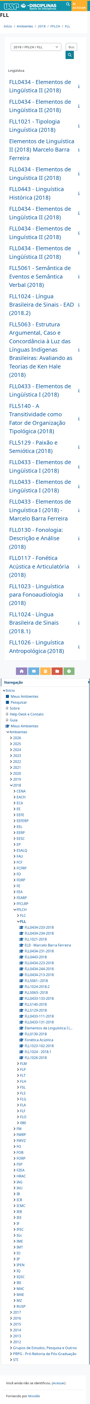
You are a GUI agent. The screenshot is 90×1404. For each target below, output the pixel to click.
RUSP (21, 1306)
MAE (20, 1294)
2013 (17, 1336)
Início (8, 26)
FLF (22, 1111)
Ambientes (25, 26)
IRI (19, 1282)
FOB (20, 1152)
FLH (23, 1081)
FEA (19, 891)
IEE (19, 1217)
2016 (17, 1318)
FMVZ (21, 1140)
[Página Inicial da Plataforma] (22, 671)
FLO (23, 1116)
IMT (20, 1247)
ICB (19, 1199)
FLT (23, 1075)
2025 (17, 743)
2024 (17, 749)
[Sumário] (80, 86)
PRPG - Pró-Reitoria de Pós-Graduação (44, 1353)
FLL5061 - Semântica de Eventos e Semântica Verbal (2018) (40, 276)
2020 (17, 773)
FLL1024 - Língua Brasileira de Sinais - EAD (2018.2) (41, 304)
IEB (19, 1211)
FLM (23, 1063)
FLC (23, 915)
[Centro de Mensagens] (33, 671)
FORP (21, 1158)
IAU (19, 1188)
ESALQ (22, 850)
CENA (21, 791)
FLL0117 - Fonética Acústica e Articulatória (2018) (39, 566)
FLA (23, 1105)
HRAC (21, 1176)
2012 (17, 1342)
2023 (17, 755)
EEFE (20, 814)
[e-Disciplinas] (32, 6)
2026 (17, 737)
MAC (20, 1288)
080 (23, 1122)
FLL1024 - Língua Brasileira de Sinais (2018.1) (34, 622)
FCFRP (22, 868)
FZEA (20, 1170)
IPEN (20, 1265)
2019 (17, 779)
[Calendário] (45, 671)
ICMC (21, 1205)
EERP (21, 832)
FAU (20, 856)
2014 (17, 1330)
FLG (23, 1099)
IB (18, 1193)
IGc (19, 1235)
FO (19, 1146)
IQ (19, 1270)
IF (18, 1223)
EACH (21, 797)
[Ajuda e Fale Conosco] (69, 671)
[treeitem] (45, 1025)
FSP (19, 1164)
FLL (67, 26)
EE (19, 809)
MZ (19, 1300)
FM (19, 1128)
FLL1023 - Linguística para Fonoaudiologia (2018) (36, 594)
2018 (42, 26)
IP (18, 1259)
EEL (19, 826)
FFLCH (55, 26)
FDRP (21, 880)
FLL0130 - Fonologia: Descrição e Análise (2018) (36, 538)
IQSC (21, 1276)
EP (19, 844)
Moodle (34, 1396)
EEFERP (23, 820)
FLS (23, 1093)
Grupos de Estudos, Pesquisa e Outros (45, 1347)
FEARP (22, 897)
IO (19, 1253)
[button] (67, 6)
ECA (20, 803)
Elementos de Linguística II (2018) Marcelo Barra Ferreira (41, 149)
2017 (17, 1312)
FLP (23, 1069)
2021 (17, 767)
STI (15, 1359)
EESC (21, 838)
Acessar (79, 8)
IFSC (20, 1229)
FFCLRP (22, 903)
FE (18, 886)
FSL (23, 1087)
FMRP (21, 1134)
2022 (17, 761)
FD (19, 874)
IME (20, 1241)
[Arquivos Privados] (57, 671)
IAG (19, 1182)
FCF (19, 862)
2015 (17, 1324)
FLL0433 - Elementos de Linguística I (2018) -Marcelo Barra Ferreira (40, 510)
